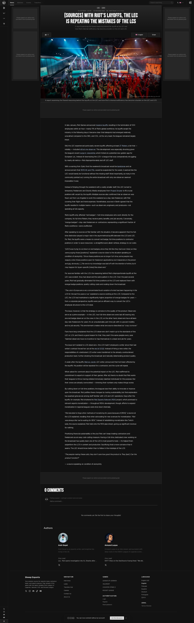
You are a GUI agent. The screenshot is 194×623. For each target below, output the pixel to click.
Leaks (66, 584)
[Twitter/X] (4, 609)
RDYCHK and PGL (88, 170)
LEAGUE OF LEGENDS (110, 581)
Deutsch (144, 592)
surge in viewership (87, 153)
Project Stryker (116, 191)
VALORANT (106, 584)
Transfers (37, 3)
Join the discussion (117, 618)
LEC (98, 8)
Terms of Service (146, 606)
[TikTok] (37, 591)
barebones (121, 166)
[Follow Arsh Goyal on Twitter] (59, 565)
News (12, 3)
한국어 (143, 597)
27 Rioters (123, 146)
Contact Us (67, 594)
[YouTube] (4, 617)
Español (144, 589)
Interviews (67, 581)
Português (144, 595)
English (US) (145, 580)
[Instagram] (4, 612)
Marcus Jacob (90, 362)
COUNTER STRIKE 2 (109, 587)
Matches (20, 3)
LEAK (103, 8)
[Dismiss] (126, 618)
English (143, 583)
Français (144, 586)
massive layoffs (102, 125)
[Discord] (4, 614)
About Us (67, 597)
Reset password (107, 604)
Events (28, 3)
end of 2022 (99, 348)
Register (105, 602)
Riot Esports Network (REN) (105, 399)
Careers (66, 590)
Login (104, 599)
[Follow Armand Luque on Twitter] (106, 565)
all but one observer (88, 149)
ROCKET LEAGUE (108, 590)
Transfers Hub (68, 587)
